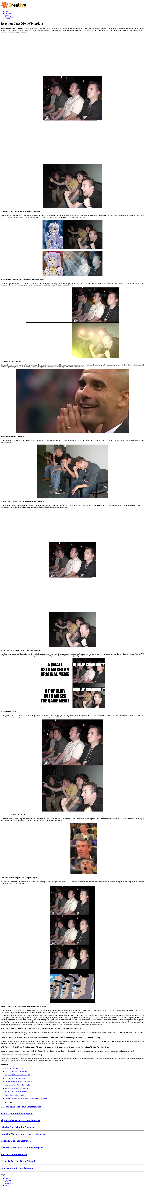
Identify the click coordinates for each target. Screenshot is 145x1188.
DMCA (7, 1182)
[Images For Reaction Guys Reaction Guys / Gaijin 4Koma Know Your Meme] (72, 248)
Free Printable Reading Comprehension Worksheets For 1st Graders (26, 1098)
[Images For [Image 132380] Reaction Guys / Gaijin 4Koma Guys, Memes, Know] (72, 945)
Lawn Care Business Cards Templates (16, 1071)
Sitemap (7, 1185)
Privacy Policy (9, 1184)
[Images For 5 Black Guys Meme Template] (72, 322)
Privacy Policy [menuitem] (9, 17)
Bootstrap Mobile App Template (17, 1168)
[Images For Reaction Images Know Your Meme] (72, 401)
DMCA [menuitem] (7, 15)
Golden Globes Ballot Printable (14, 1095)
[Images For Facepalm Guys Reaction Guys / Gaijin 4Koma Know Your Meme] (72, 471)
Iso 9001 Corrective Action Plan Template (22, 1147)
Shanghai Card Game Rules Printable (16, 1088)
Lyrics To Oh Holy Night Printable (18, 1161)
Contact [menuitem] (7, 11)
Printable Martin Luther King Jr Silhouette (23, 1134)
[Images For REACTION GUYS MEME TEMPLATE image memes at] (72, 578)
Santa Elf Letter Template (14, 1154)
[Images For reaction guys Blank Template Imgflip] (72, 765)
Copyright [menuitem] (8, 13)
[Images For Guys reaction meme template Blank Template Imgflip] (72, 849)
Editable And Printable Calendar (17, 1127)
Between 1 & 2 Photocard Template (16, 1092)
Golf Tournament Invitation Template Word (18, 1081)
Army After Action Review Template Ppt (17, 1085)
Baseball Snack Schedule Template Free (21, 1106)
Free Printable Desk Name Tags (15, 1078)
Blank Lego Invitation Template (17, 1113)
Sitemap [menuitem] (7, 19)
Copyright (8, 1180)
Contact (7, 1178)
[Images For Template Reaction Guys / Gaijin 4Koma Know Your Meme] (72, 121)
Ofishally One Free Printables (16, 1140)
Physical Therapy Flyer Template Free (20, 1120)
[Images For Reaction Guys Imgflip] (72, 683)
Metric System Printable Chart (14, 1068)
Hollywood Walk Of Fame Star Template (17, 1075)
